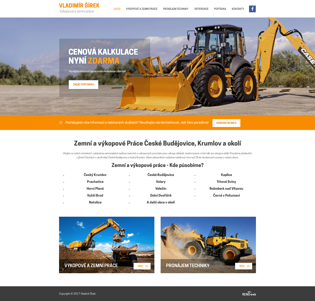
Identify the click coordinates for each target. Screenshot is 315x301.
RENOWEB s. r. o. (249, 294)
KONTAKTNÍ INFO (226, 123)
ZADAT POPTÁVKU (83, 84)
